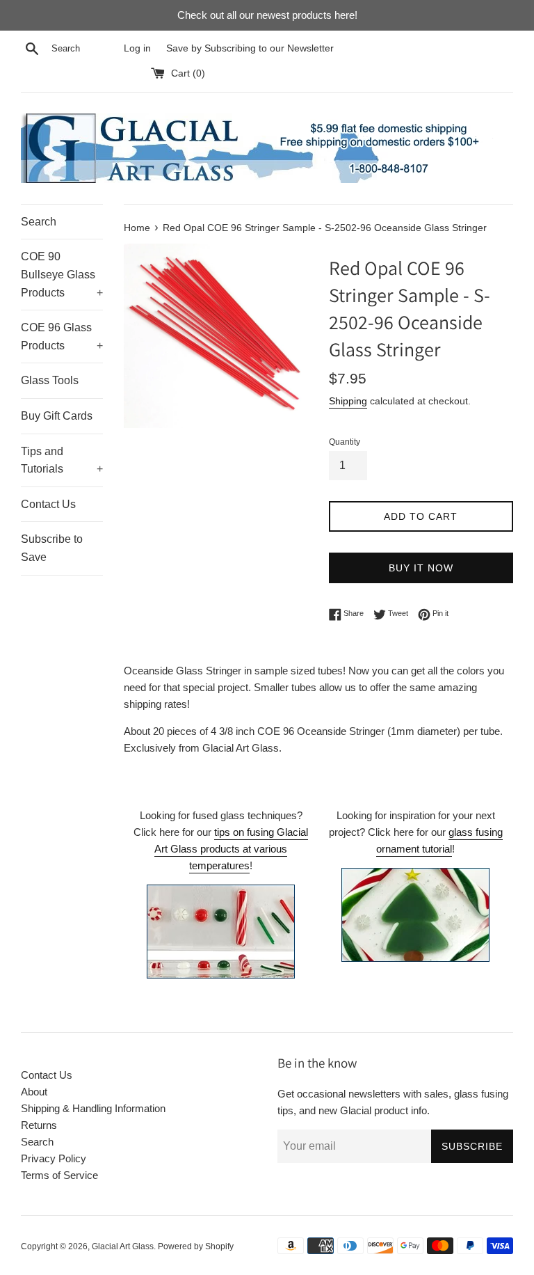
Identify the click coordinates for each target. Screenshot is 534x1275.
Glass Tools (50, 380)
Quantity (344, 442)
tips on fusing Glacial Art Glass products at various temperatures (231, 848)
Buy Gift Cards (56, 416)
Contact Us (48, 504)
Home (137, 228)
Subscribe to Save (52, 548)
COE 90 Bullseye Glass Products (62, 274)
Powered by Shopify (196, 1246)
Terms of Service (59, 1175)
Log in (137, 48)
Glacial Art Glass (123, 1246)
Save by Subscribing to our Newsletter (250, 48)
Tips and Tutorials (62, 460)
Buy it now (421, 567)
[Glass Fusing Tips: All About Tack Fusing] (221, 975)
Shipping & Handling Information (93, 1108)
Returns (39, 1125)
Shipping (348, 400)
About (34, 1092)
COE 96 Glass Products (62, 336)
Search (38, 222)
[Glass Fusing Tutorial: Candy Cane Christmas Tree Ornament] (415, 915)
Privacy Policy (53, 1158)
